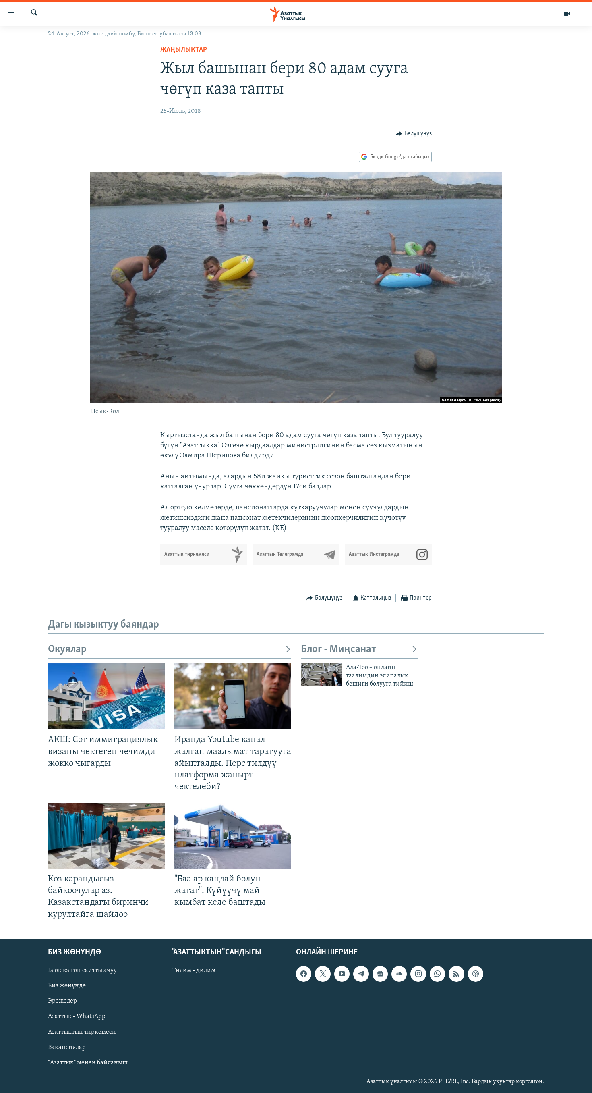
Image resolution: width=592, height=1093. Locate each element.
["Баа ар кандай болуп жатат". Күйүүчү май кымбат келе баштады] (232, 836)
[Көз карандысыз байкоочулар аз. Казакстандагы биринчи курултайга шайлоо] (106, 836)
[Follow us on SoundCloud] (399, 973)
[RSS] (456, 973)
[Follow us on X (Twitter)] (322, 973)
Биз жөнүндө (67, 986)
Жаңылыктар (183, 50)
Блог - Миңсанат (338, 649)
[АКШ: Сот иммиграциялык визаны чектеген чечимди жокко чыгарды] (106, 696)
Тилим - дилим (193, 970)
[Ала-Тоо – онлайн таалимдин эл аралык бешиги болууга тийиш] (321, 674)
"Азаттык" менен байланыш (88, 1062)
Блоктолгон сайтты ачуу (82, 970)
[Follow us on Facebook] (303, 973)
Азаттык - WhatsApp (77, 1016)
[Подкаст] (475, 973)
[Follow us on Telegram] (360, 973)
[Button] (414, 134)
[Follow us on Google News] (380, 973)
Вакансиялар (67, 1047)
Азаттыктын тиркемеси (82, 1032)
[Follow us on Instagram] (418, 973)
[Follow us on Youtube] (342, 973)
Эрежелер (62, 1001)
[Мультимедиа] (567, 13)
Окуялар (67, 649)
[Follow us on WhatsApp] (437, 973)
